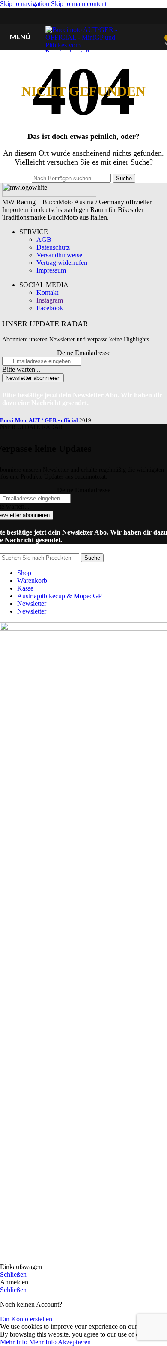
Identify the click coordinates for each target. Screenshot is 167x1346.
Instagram (49, 300)
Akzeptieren (74, 1342)
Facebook (49, 308)
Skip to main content (79, 3)
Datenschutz (53, 247)
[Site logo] (83, 52)
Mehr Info (28, 1342)
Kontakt (47, 292)
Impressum (51, 270)
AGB (43, 239)
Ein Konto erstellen (26, 1318)
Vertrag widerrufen (61, 262)
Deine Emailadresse (83, 352)
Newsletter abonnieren (33, 378)
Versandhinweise (59, 255)
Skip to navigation (25, 3)
